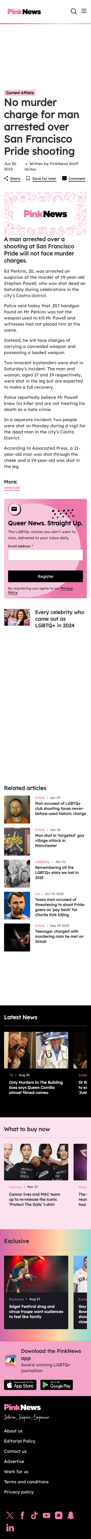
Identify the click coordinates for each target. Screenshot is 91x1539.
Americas (12, 487)
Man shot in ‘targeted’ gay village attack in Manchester (59, 840)
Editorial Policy (19, 1441)
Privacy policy (19, 1491)
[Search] (74, 11)
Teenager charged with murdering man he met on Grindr (59, 936)
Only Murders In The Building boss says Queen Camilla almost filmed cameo (36, 1087)
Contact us (15, 1451)
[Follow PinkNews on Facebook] (22, 1517)
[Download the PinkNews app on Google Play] (56, 1385)
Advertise (14, 1461)
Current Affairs (20, 92)
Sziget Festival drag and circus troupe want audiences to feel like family (36, 1311)
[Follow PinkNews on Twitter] (10, 1517)
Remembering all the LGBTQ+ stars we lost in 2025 (57, 872)
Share (15, 178)
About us (13, 1430)
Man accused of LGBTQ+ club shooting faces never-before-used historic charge (60, 808)
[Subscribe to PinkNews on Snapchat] (71, 1517)
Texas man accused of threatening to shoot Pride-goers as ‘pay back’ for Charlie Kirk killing (60, 907)
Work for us (16, 1471)
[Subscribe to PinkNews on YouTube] (46, 1517)
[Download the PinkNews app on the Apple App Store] (20, 1385)
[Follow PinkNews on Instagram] (58, 1517)
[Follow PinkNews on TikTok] (34, 1517)
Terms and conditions (26, 1481)
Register (46, 576)
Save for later (44, 178)
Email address (27, 546)
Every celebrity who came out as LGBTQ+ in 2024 (59, 618)
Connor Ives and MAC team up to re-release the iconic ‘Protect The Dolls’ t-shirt (34, 1199)
